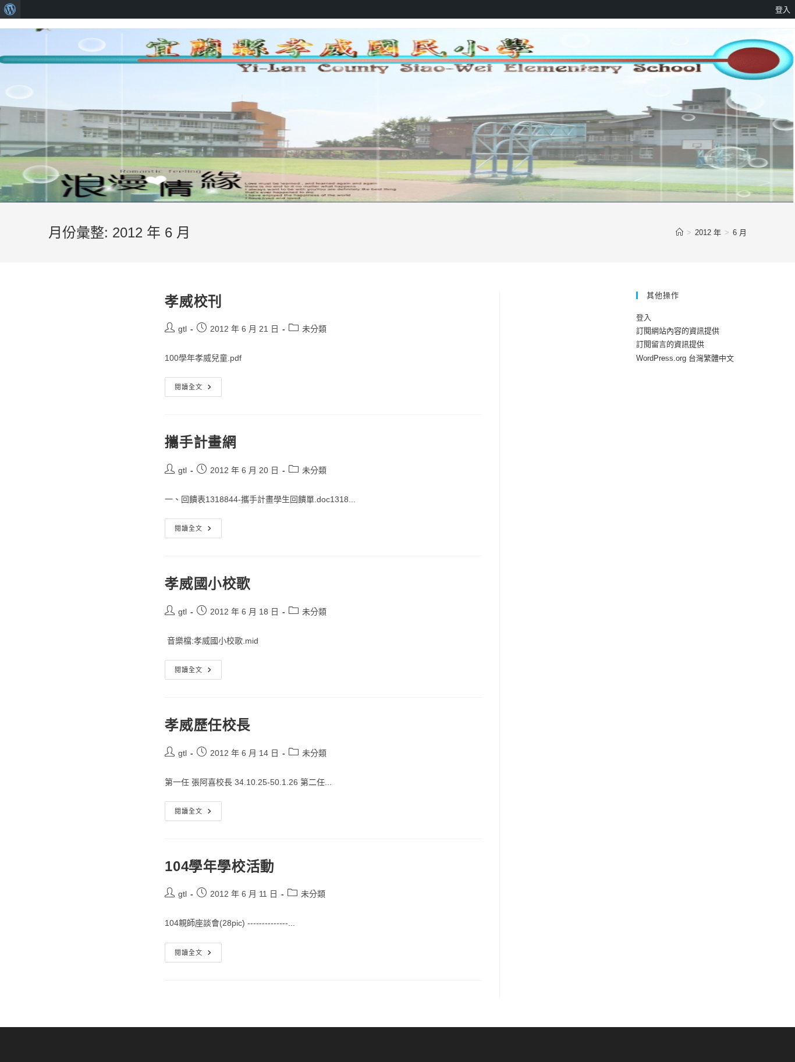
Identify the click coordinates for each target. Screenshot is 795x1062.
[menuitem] (10, 9)
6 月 (740, 232)
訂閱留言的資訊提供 (670, 344)
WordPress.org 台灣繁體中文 (685, 358)
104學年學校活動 (219, 866)
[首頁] (679, 232)
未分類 (314, 328)
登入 (643, 317)
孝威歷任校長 (208, 725)
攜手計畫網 (200, 442)
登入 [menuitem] (782, 9)
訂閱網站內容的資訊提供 (677, 330)
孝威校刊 (193, 301)
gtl (182, 328)
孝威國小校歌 (208, 583)
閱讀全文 (193, 389)
